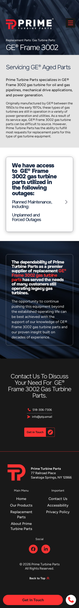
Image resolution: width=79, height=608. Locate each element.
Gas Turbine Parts (43, 40)
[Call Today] (71, 600)
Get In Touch (33, 600)
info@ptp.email (42, 416)
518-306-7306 (42, 409)
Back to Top (37, 578)
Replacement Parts (18, 40)
